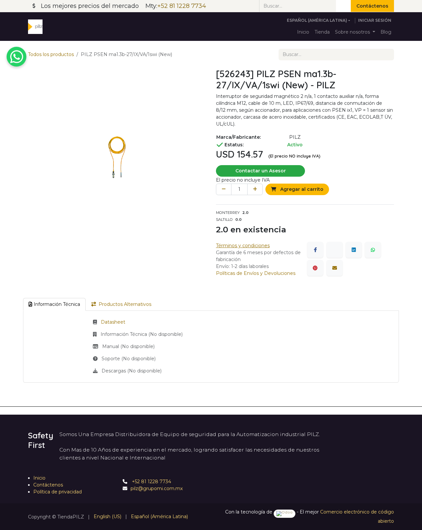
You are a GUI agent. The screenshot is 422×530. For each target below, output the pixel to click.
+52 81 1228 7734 (151, 482)
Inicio (39, 478)
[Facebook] (315, 250)
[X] (335, 250)
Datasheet (113, 322)
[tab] (54, 304)
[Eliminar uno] (223, 189)
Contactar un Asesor (260, 171)
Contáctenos (372, 6)
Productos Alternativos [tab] (125, 304)
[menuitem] (303, 32)
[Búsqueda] (343, 6)
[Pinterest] (315, 268)
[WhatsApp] (373, 250)
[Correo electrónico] (335, 268)
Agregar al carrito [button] (301, 189)
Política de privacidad (57, 492)
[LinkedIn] (354, 250)
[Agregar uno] (255, 189)
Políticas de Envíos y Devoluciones (255, 273)
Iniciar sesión (374, 20)
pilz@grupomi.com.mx (157, 488)
